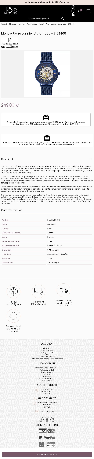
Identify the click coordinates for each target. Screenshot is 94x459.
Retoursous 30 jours (13, 303)
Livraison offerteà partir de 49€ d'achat (63, 303)
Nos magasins (47, 350)
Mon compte (47, 363)
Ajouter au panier (47, 454)
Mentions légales (47, 356)
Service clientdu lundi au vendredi (13, 329)
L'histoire (47, 348)
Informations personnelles (47, 368)
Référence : (6, 47)
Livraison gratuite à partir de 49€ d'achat (47, 2)
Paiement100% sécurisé (38, 303)
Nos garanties (47, 352)
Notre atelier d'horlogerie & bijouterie (47, 358)
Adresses (47, 376)
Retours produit (47, 370)
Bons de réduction (47, 378)
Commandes (47, 372)
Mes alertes (47, 380)
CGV (47, 354)
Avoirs (47, 374)
